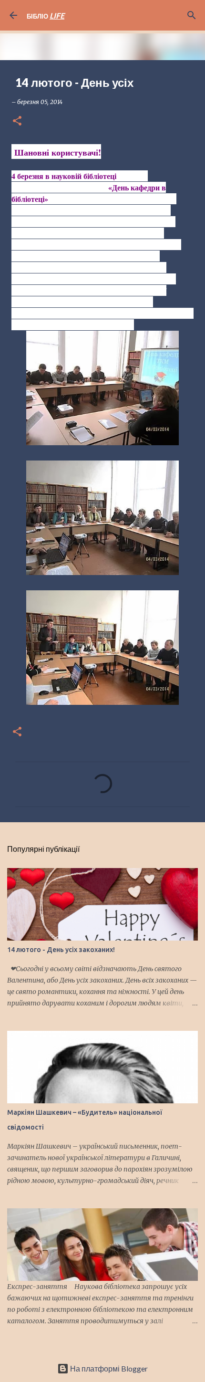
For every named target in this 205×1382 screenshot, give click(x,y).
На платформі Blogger (108, 1368)
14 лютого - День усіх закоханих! (61, 949)
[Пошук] (191, 15)
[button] (17, 121)
